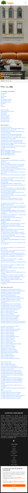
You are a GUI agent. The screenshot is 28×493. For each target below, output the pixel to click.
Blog (2, 105)
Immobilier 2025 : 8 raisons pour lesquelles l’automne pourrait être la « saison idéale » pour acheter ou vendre (13, 256)
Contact (3, 106)
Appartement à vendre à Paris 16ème (9, 352)
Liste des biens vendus (6, 100)
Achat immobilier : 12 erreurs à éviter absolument (12, 253)
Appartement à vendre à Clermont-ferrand (11, 289)
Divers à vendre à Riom (6, 391)
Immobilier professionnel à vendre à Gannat (11, 370)
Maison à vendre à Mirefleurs (7, 314)
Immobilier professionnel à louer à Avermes (11, 305)
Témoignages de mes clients (7, 111)
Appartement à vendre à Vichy (8, 348)
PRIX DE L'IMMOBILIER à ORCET (8, 153)
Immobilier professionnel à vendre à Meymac (11, 372)
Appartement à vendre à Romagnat (9, 351)
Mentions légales (5, 110)
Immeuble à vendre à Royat (7, 369)
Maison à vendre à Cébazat (7, 333)
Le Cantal (3, 149)
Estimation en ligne (5, 121)
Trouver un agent (14, 455)
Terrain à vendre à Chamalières (8, 364)
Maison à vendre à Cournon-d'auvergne (10, 315)
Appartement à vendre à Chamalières (10, 317)
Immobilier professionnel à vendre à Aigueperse (12, 379)
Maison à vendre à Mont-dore (8, 338)
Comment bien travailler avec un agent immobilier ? (13, 188)
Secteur (2, 97)
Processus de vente (5, 118)
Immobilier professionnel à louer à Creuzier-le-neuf (12, 298)
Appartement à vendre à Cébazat (9, 349)
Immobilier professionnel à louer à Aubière (10, 308)
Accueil (2, 94)
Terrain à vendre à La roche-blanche (9, 366)
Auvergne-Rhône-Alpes (6, 127)
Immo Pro (14, 453)
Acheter (14, 446)
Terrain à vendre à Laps (6, 363)
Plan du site (14, 462)
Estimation (3, 103)
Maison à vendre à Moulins (7, 327)
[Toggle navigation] (25, 3)
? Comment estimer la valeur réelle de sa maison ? (12, 232)
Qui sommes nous (5, 120)
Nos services (4, 96)
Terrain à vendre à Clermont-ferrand (9, 318)
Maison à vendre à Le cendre (7, 345)
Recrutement (4, 114)
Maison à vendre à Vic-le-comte (8, 341)
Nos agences (4, 93)
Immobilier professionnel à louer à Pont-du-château (13, 395)
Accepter (14, 485)
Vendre (14, 448)
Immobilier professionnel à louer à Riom (10, 326)
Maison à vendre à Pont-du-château (9, 312)
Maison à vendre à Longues (7, 339)
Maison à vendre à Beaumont (8, 311)
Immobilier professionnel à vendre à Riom (10, 293)
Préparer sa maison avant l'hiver (8, 270)
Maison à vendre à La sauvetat (8, 346)
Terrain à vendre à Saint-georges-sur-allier (10, 296)
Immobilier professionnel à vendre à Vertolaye (11, 380)
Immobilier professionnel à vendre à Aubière (11, 377)
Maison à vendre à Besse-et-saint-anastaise (11, 343)
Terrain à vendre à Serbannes (7, 355)
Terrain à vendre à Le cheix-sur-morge (9, 320)
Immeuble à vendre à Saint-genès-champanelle (12, 367)
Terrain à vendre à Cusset (7, 354)
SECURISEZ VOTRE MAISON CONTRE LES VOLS (11, 183)
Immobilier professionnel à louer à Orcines (10, 398)
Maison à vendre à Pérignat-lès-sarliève (10, 336)
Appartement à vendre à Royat (8, 295)
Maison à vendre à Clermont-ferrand (9, 309)
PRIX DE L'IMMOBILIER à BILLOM (8, 150)
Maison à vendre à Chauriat (7, 332)
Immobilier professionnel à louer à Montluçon (11, 306)
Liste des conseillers (5, 115)
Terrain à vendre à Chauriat (7, 357)
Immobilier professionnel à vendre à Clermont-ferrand (13, 321)
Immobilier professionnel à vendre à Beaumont (12, 373)
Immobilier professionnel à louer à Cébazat (11, 392)
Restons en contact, (5, 163)
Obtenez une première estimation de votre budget (12, 164)
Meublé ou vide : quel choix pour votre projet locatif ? (13, 206)
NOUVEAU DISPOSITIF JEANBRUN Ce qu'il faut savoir (13, 210)
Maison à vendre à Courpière (8, 335)
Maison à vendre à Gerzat (7, 342)
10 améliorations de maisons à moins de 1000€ (12, 275)
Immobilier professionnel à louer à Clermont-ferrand (13, 290)
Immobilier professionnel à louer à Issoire (10, 299)
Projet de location (5, 117)
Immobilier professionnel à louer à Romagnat (11, 396)
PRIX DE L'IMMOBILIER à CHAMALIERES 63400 (11, 152)
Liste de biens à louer (6, 102)
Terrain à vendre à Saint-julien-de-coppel (10, 358)
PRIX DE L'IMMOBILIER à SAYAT (7, 154)
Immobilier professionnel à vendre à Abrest (11, 304)
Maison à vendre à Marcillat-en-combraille (10, 329)
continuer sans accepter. (18, 482)
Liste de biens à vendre (6, 99)
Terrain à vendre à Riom (6, 361)
